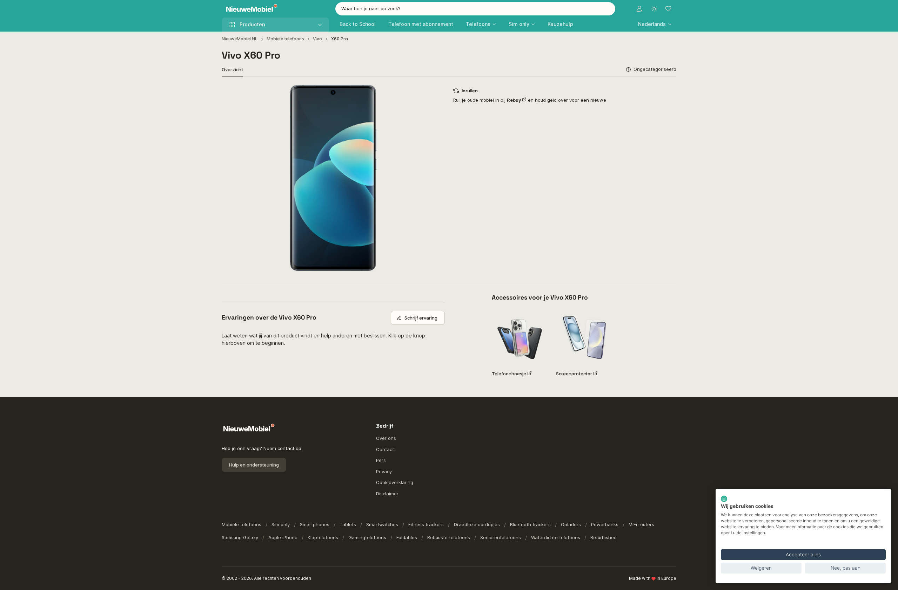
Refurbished (603, 537)
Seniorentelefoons (500, 537)
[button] (655, 24)
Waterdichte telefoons (555, 537)
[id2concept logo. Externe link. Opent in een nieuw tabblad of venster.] (724, 499)
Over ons (386, 438)
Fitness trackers (426, 524)
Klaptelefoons (323, 537)
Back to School (358, 24)
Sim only (281, 524)
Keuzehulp (560, 24)
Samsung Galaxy (240, 537)
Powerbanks (604, 524)
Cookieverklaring (394, 482)
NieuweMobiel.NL (239, 38)
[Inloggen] (639, 8)
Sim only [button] (519, 24)
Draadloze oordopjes (477, 524)
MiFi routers (641, 524)
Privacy (384, 471)
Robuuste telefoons (448, 537)
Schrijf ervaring (420, 318)
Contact (385, 449)
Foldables (406, 537)
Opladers (571, 524)
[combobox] (475, 8)
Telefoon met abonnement (420, 24)
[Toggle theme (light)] (654, 8)
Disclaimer (387, 493)
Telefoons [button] (478, 24)
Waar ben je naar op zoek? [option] (371, 8)
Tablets (348, 524)
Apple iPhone (282, 537)
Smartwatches (382, 524)
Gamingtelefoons (367, 537)
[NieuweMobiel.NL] (250, 9)
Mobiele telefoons (285, 38)
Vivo (317, 38)
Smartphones (314, 524)
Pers (381, 460)
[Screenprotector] (584, 337)
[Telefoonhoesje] (520, 337)
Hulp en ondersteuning (254, 465)
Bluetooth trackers (530, 524)
